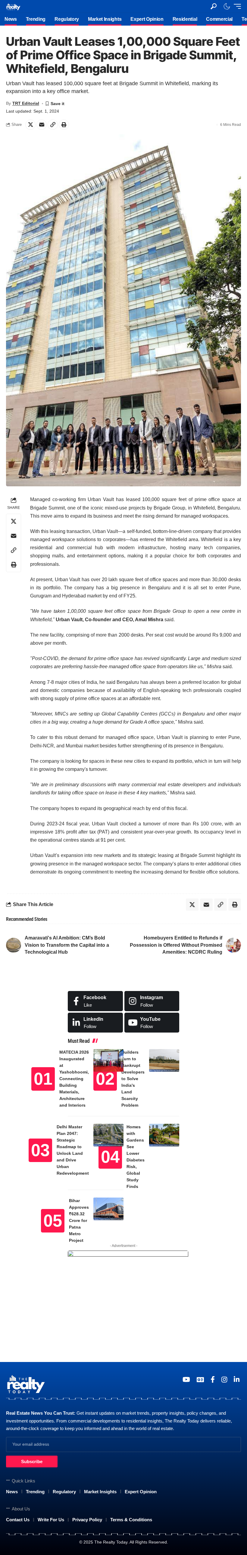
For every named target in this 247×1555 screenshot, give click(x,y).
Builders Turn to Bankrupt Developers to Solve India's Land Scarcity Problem (133, 1079)
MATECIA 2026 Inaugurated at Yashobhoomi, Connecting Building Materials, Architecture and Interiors (74, 1079)
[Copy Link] (53, 125)
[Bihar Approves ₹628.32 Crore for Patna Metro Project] (108, 1209)
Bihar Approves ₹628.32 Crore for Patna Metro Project (79, 1220)
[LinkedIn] (95, 1023)
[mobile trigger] (236, 6)
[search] (213, 6)
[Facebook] (95, 1001)
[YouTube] (186, 1379)
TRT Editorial (25, 103)
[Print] (64, 125)
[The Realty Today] (13, 6)
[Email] (41, 125)
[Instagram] (152, 1001)
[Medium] (152, 1023)
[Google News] (200, 1379)
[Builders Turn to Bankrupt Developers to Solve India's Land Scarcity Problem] (164, 1060)
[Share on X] (30, 125)
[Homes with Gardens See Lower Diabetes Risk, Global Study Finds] (164, 1135)
